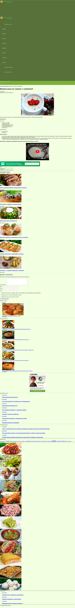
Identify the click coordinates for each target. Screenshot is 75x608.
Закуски (4, 43)
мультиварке (32, 441)
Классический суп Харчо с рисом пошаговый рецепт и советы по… (15, 339)
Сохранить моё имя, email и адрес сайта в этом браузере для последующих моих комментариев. (21, 292)
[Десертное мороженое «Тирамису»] (10, 479)
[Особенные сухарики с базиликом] (10, 577)
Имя (1, 286)
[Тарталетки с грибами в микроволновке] (10, 202)
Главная (1, 86)
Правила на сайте (8, 24)
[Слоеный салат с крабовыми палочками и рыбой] (10, 565)
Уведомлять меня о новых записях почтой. (10, 296)
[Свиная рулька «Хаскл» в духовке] (10, 503)
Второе (4, 33)
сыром (63, 441)
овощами (36, 441)
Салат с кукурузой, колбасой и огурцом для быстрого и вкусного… (15, 360)
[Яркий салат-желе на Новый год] (10, 218)
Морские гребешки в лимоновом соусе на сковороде (14, 237)
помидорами (50, 441)
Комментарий (3, 284)
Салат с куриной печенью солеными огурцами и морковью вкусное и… (16, 329)
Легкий (1, 441)
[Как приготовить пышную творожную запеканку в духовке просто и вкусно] (8, 369)
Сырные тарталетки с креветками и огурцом (11, 253)
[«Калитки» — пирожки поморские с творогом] (10, 268)
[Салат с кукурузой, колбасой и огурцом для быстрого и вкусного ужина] (8, 359)
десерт (11, 441)
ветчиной (4, 441)
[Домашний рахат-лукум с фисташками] (10, 540)
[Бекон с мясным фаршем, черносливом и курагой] (10, 185)
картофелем (20, 441)
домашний (14, 441)
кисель (25, 441)
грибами (7, 441)
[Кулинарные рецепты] (6, 2)
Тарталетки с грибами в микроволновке (10, 204)
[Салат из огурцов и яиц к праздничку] (10, 466)
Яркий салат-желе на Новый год (8, 220)
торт (66, 441)
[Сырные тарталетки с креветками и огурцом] (10, 251)
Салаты (4, 38)
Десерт (4, 52)
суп (60, 441)
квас (23, 441)
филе (68, 441)
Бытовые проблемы (8, 67)
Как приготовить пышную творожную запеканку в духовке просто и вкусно (17, 370)
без (2, 441)
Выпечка (4, 48)
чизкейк (70, 441)
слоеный (58, 441)
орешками (39, 441)
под (46, 441)
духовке (17, 441)
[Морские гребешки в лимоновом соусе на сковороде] (10, 235)
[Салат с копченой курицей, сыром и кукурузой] (10, 491)
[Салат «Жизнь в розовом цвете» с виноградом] (10, 516)
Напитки (4, 57)
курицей (28, 441)
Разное (4, 62)
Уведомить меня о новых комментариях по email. (11, 294)
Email (1, 288)
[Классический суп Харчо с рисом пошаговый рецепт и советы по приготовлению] (8, 338)
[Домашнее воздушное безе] (10, 589)
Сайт (1, 290)
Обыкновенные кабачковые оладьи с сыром (11, 315)
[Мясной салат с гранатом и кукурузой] (10, 454)
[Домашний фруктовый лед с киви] (10, 528)
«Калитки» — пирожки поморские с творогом (12, 270)
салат (54, 441)
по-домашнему (43, 441)
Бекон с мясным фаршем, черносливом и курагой (13, 187)
